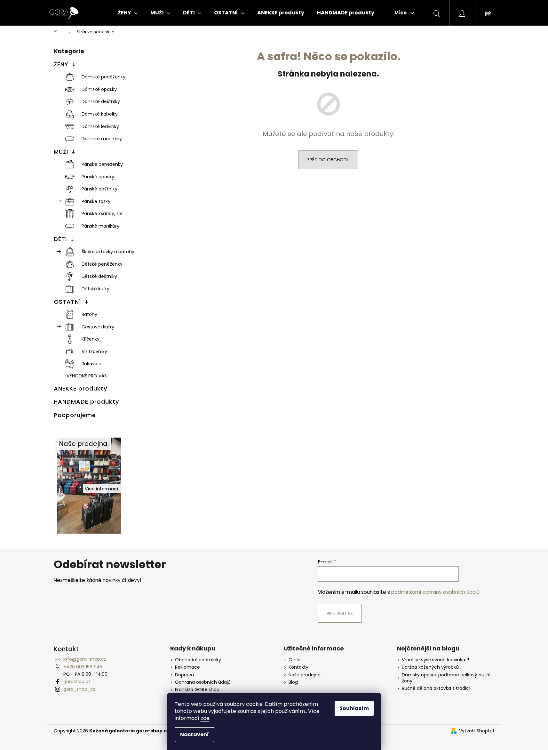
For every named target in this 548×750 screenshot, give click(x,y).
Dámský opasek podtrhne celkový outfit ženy (446, 678)
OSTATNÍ (67, 302)
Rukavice (91, 363)
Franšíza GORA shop (197, 690)
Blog (293, 682)
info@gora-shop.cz (84, 659)
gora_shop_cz (79, 689)
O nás (295, 660)
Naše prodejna (305, 675)
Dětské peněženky (102, 264)
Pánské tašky (96, 201)
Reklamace (187, 667)
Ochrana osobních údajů (203, 682)
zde (205, 718)
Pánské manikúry (100, 226)
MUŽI (61, 152)
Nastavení (194, 734)
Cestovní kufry (98, 327)
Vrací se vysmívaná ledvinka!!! (435, 660)
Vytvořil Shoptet (477, 731)
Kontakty (298, 667)
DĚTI (60, 239)
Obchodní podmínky (198, 660)
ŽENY (61, 64)
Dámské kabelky (100, 114)
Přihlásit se (340, 613)
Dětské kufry (95, 289)
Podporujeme (75, 415)
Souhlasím (354, 708)
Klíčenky (90, 339)
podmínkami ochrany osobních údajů (435, 592)
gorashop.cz (77, 681)
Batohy (89, 314)
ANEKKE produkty (80, 388)
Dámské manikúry (102, 138)
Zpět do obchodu (328, 160)
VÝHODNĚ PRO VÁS (87, 376)
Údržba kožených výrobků (430, 667)
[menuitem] (127, 13)
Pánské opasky (98, 176)
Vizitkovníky (94, 351)
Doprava (184, 675)
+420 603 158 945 (82, 667)
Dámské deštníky (101, 101)
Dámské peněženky (103, 77)
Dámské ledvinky (100, 126)
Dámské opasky (99, 89)
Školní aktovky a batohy (108, 251)
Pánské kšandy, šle (102, 213)
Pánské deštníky (99, 189)
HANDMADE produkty (86, 402)
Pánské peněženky (102, 164)
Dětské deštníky (99, 276)
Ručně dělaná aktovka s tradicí (436, 688)
